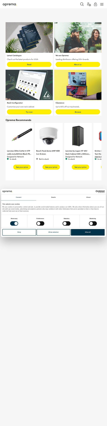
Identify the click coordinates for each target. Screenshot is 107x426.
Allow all (88, 232)
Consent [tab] (18, 197)
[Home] (10, 4)
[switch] (40, 223)
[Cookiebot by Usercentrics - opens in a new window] (92, 191)
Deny (19, 232)
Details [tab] (53, 197)
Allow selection (53, 232)
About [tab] (88, 197)
